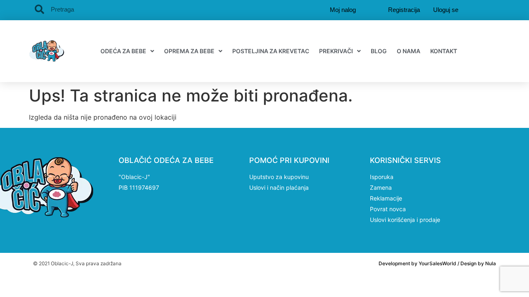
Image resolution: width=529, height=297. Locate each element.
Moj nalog (343, 9)
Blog (379, 50)
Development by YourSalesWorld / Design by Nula (437, 263)
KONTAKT (443, 50)
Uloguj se (445, 9)
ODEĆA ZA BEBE (123, 50)
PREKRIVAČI (336, 50)
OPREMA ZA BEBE (189, 50)
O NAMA (408, 50)
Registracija (404, 9)
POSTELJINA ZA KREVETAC (270, 50)
